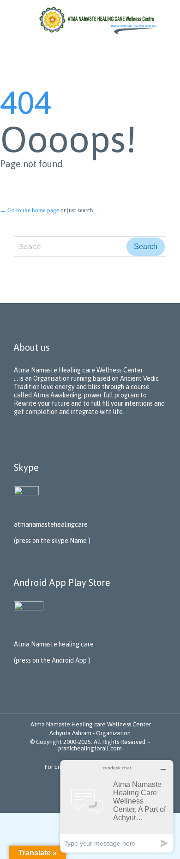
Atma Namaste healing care (54, 644)
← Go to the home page (29, 210)
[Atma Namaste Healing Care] (99, 20)
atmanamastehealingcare (51, 524)
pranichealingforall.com (90, 748)
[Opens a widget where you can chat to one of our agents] (117, 806)
